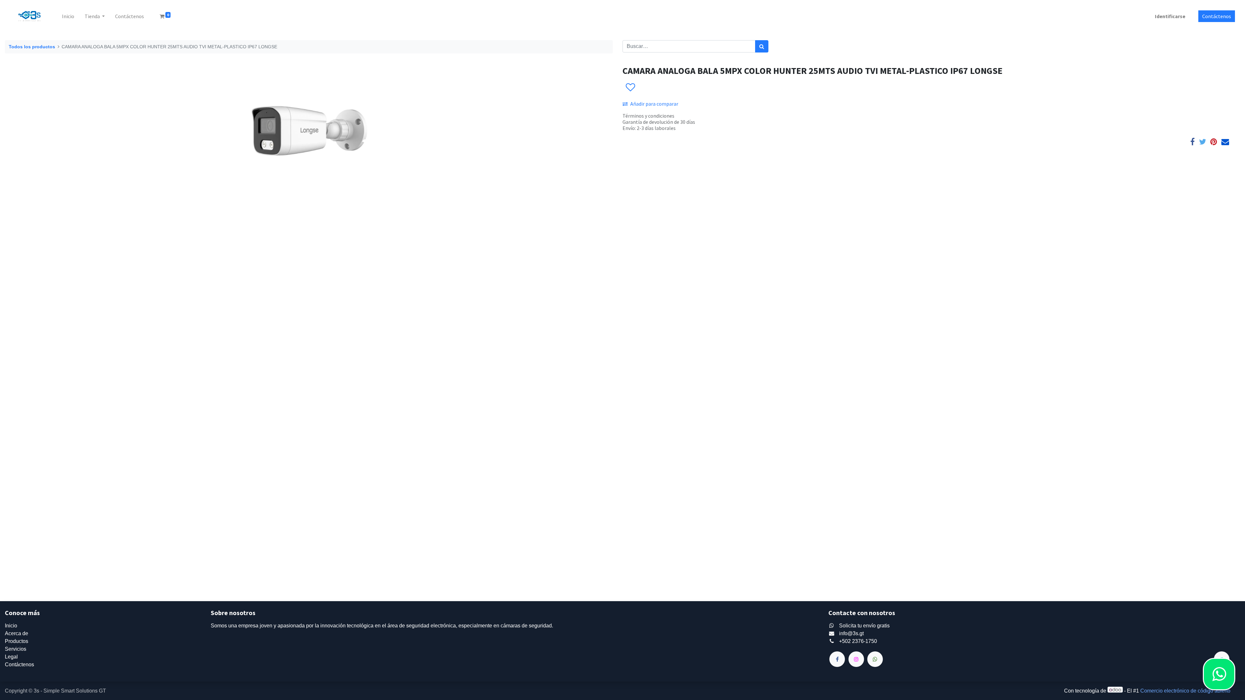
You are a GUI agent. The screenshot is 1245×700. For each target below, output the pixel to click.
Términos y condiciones (648, 115)
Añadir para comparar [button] (654, 103)
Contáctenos (1216, 16)
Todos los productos (32, 46)
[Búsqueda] (761, 46)
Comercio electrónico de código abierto (1185, 691)
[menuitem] (68, 16)
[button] (630, 87)
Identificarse (1170, 16)
